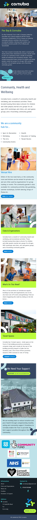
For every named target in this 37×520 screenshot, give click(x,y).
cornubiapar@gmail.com (29, 484)
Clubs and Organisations (7, 486)
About (2, 484)
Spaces (9, 356)
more (8, 251)
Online (30, 511)
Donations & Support (7, 493)
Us (7, 78)
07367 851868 (27, 487)
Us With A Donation (18, 373)
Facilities (3, 491)
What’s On (3, 488)
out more (7, 196)
